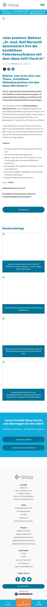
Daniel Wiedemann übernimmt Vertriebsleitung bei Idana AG (23, 308)
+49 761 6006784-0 (26, 496)
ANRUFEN (8, 604)
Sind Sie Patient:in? (23, 560)
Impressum (23, 518)
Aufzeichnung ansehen (37, 13)
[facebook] (17, 581)
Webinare (27, 64)
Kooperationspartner (23, 508)
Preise (23, 556)
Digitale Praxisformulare (23, 537)
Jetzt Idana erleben (23, 439)
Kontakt (39, 604)
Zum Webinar (23, 209)
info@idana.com (26, 499)
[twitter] (29, 581)
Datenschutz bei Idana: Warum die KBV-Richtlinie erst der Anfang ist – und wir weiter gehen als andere (23, 266)
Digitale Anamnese (23, 534)
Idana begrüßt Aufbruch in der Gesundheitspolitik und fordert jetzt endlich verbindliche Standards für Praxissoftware (23, 394)
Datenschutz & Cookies (23, 521)
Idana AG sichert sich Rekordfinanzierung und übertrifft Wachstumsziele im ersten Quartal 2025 (23, 351)
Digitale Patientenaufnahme (23, 540)
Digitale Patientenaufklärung (23, 543)
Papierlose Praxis (23, 530)
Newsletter (24, 586)
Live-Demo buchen (23, 604)
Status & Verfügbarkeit (23, 566)
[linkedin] (23, 581)
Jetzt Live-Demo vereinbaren (23, 447)
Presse (23, 553)
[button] (4, 69)
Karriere (23, 514)
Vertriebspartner (23, 511)
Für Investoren (23, 563)
